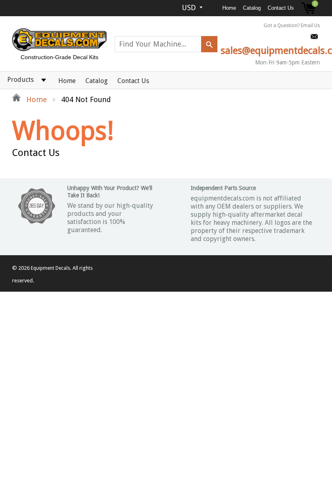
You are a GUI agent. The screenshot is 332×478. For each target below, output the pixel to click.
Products (20, 79)
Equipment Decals (50, 268)
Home (229, 8)
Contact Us (281, 8)
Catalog (252, 8)
